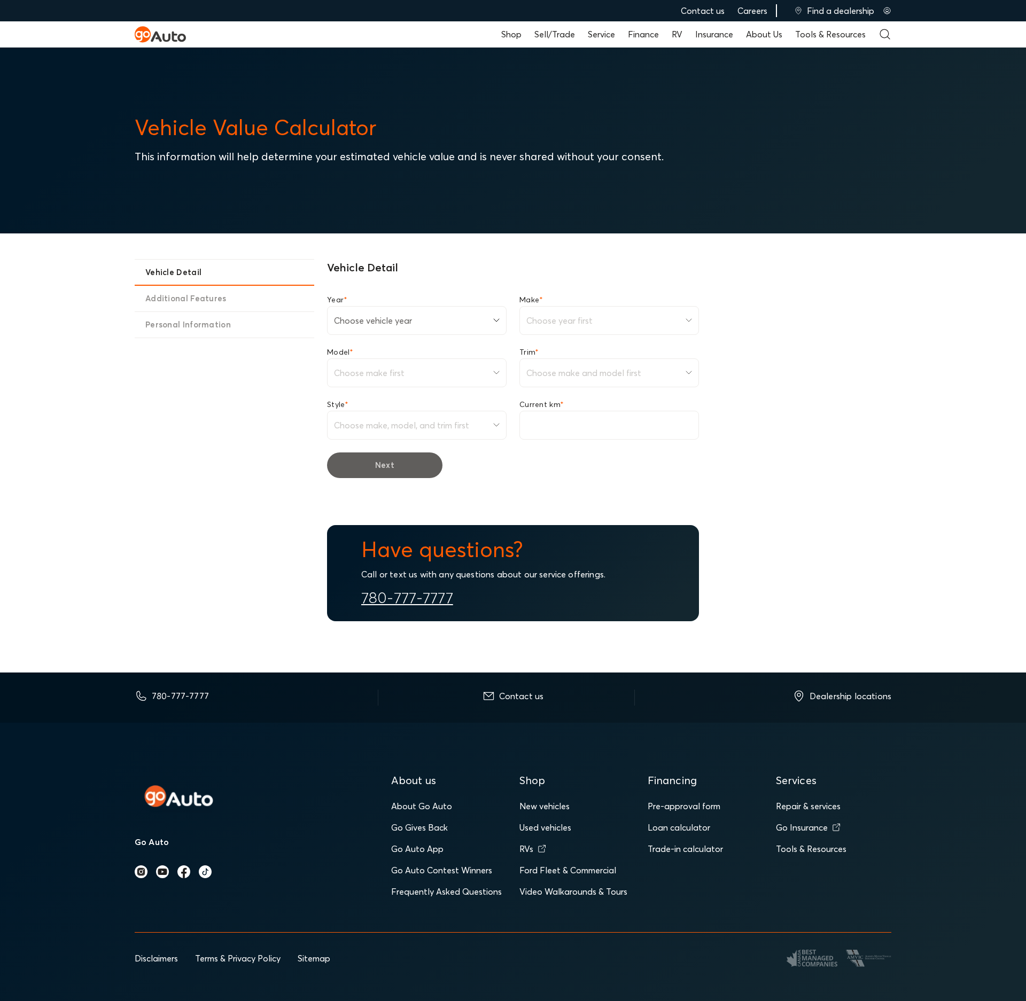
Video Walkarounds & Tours (573, 891)
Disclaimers (156, 958)
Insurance (714, 34)
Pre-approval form (684, 806)
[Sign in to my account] (887, 10)
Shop (511, 34)
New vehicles (544, 806)
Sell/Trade (554, 34)
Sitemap (314, 958)
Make (531, 299)
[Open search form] (885, 34)
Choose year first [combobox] (559, 320)
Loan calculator (679, 827)
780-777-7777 (407, 598)
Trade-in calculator (685, 848)
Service (601, 34)
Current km (541, 404)
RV (677, 34)
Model (340, 352)
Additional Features (186, 298)
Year (337, 299)
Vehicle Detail (173, 272)
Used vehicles (545, 827)
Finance (643, 34)
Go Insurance (802, 827)
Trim (529, 352)
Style (338, 404)
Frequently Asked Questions (446, 891)
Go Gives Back (419, 827)
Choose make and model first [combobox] (583, 372)
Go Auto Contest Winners (441, 870)
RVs (526, 848)
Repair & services (808, 806)
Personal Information (188, 324)
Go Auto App (417, 848)
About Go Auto (421, 806)
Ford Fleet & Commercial (567, 870)
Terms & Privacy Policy (238, 958)
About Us (764, 34)
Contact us (703, 10)
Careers (752, 10)
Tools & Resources (830, 34)
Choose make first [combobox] (369, 372)
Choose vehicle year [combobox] (373, 320)
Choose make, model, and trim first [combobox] (401, 425)
